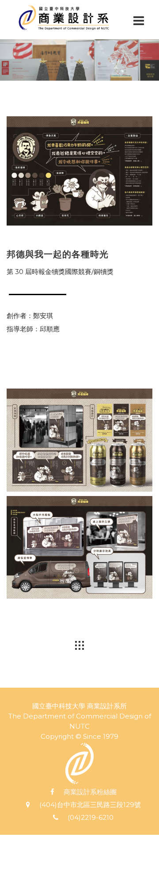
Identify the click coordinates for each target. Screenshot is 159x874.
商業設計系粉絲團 (90, 792)
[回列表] (79, 645)
